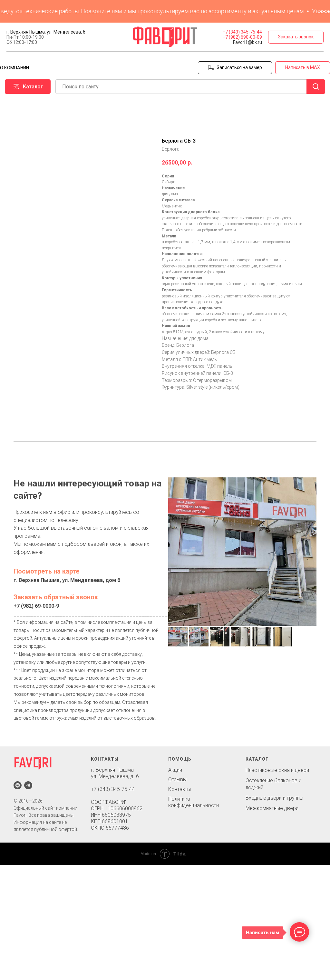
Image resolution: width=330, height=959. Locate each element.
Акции (175, 770)
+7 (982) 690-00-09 (242, 37)
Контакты (179, 789)
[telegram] (28, 785)
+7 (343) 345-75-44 (242, 32)
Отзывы (177, 779)
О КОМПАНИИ (14, 67)
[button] (296, 37)
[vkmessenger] (18, 785)
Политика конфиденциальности (193, 802)
